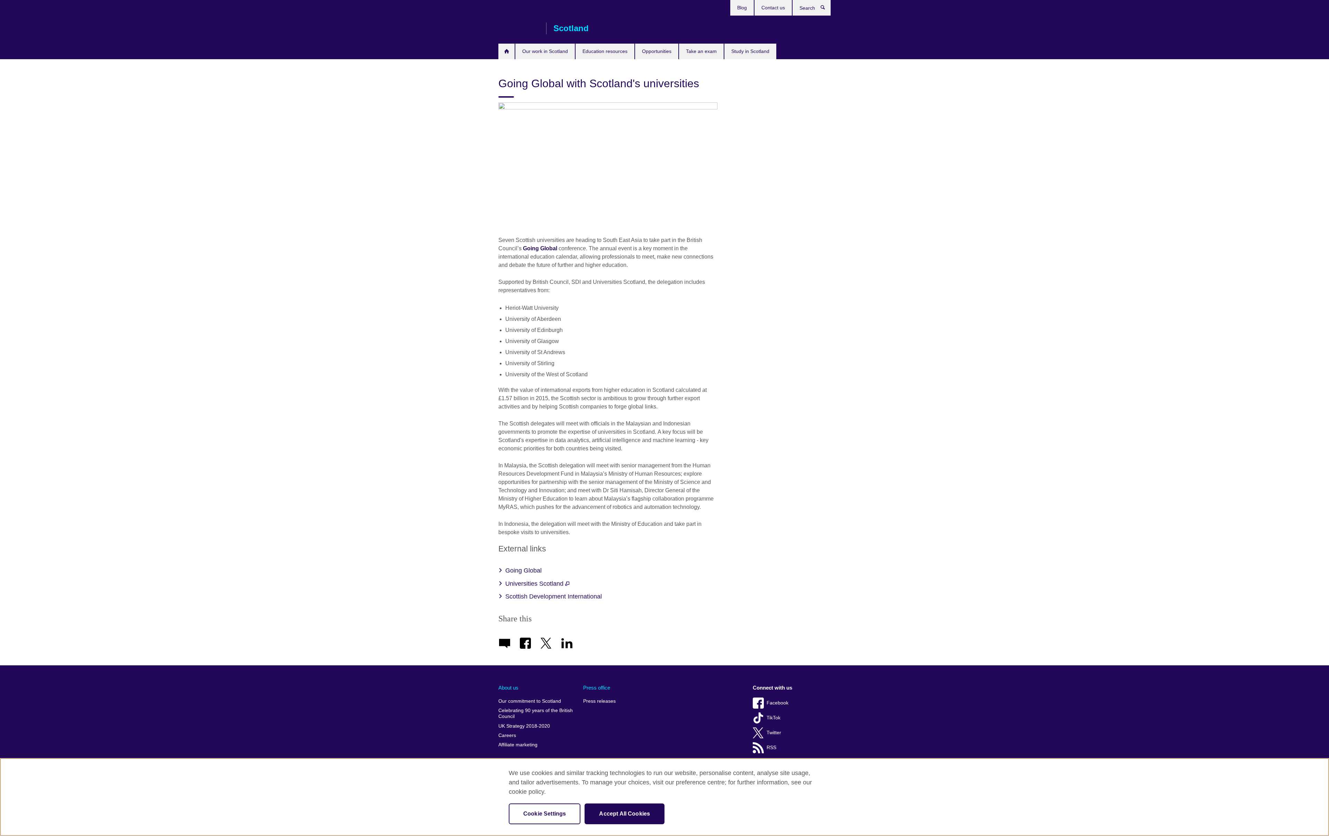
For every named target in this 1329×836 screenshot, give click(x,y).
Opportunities (656, 51)
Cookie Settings (544, 814)
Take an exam (701, 51)
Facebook (777, 702)
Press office (596, 688)
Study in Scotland (750, 51)
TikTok (773, 717)
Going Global (540, 248)
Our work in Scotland (545, 51)
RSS (771, 747)
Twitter (774, 732)
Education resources (604, 51)
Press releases (599, 701)
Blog (742, 7)
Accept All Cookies (624, 814)
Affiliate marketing (517, 744)
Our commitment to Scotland (529, 701)
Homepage (506, 51)
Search (826, 9)
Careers (507, 735)
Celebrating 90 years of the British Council (535, 713)
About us (508, 688)
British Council (518, 28)
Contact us (773, 7)
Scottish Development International (553, 596)
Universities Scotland (535, 583)
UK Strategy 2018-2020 (524, 726)
